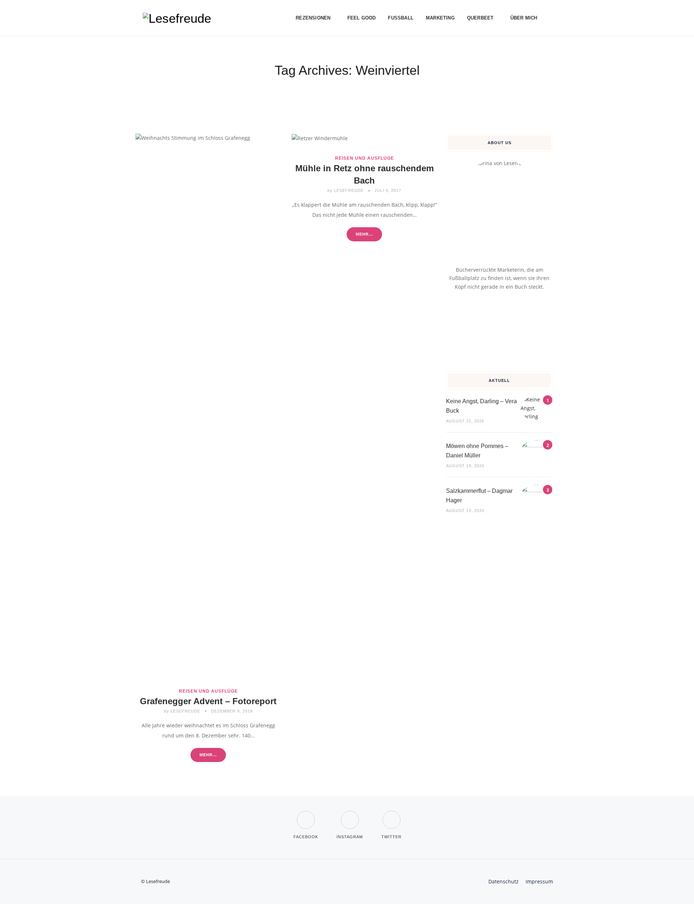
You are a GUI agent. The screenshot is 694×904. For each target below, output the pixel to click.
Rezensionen (313, 18)
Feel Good (361, 18)
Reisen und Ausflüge (208, 691)
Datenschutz (503, 881)
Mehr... (208, 755)
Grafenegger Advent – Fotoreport (208, 701)
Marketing (440, 18)
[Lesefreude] (179, 18)
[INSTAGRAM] (350, 815)
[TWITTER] (391, 815)
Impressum (539, 881)
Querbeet (480, 18)
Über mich (523, 18)
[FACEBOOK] (306, 815)
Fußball (401, 18)
